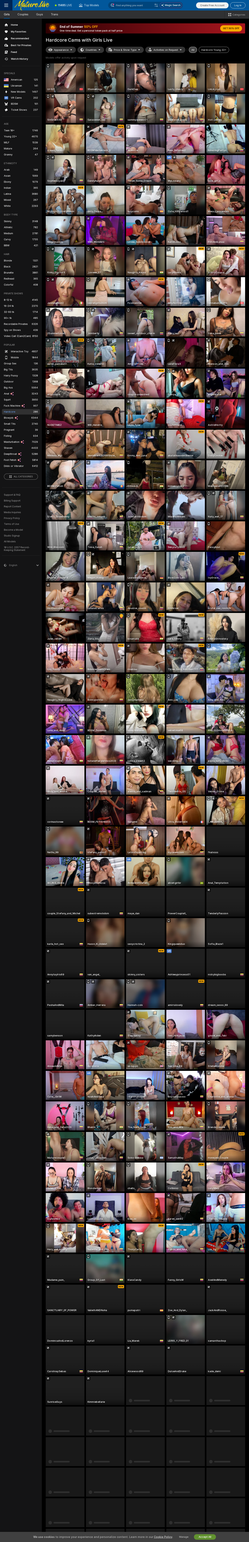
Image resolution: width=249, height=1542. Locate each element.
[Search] (156, 5)
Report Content (12, 506)
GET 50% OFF (231, 28)
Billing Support (12, 500)
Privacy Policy (12, 518)
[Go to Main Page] (31, 5)
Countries (91, 49)
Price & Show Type (125, 49)
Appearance (61, 49)
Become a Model (13, 530)
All (192, 49)
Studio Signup (12, 535)
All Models (10, 541)
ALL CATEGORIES (23, 476)
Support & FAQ (12, 495)
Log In (237, 5)
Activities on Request (165, 49)
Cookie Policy (163, 1536)
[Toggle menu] (6, 5)
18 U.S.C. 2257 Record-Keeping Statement (17, 548)
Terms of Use (11, 524)
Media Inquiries (12, 512)
